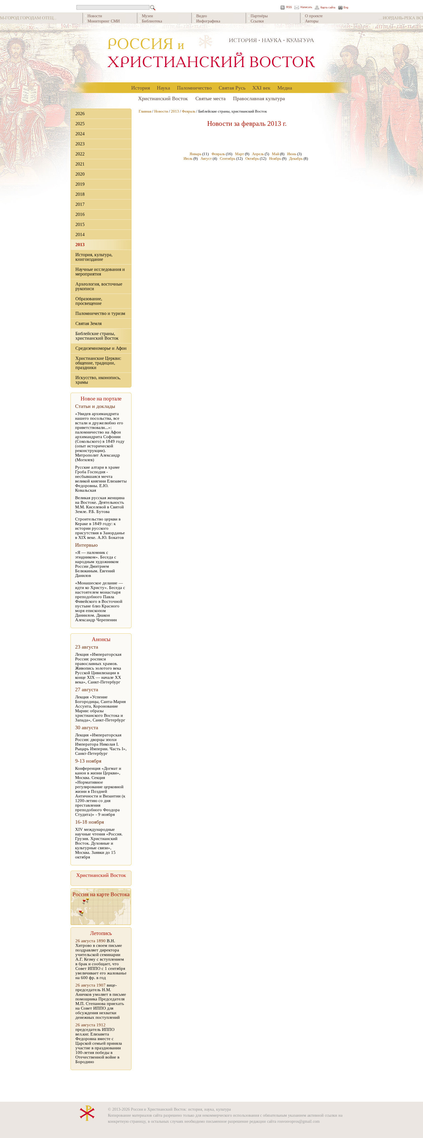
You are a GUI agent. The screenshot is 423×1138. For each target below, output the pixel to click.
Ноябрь (275, 158)
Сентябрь (227, 158)
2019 (80, 184)
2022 (80, 153)
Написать (306, 7)
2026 (80, 113)
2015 (80, 224)
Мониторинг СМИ (103, 21)
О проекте (314, 15)
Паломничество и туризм (100, 313)
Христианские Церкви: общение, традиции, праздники (98, 363)
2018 (80, 194)
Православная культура (259, 98)
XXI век (261, 87)
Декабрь (296, 158)
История (140, 87)
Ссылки (257, 21)
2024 (80, 133)
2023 (80, 143)
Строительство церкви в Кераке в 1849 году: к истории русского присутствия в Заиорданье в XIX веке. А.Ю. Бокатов (100, 528)
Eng (346, 7)
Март (239, 154)
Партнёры (259, 15)
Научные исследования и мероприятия (100, 271)
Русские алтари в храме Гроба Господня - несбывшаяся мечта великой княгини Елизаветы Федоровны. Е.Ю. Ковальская (101, 479)
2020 (80, 174)
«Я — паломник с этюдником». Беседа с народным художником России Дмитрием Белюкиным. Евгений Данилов (97, 564)
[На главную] (211, 53)
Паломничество (194, 87)
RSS (289, 7)
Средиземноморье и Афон (101, 348)
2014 (80, 234)
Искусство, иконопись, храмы (98, 380)
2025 (80, 123)
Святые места (210, 98)
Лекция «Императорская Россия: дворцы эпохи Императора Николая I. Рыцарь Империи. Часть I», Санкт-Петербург (101, 744)
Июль (188, 158)
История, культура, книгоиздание (94, 257)
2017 (80, 204)
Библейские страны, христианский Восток (97, 336)
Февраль (188, 111)
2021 (80, 164)
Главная (145, 111)
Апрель (258, 154)
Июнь (291, 154)
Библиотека (152, 21)
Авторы (311, 21)
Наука (163, 87)
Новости (94, 15)
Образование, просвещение (88, 301)
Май (275, 154)
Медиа (284, 87)
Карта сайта (328, 7)
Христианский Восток (163, 98)
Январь (195, 154)
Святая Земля (88, 323)
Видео (201, 15)
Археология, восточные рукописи (98, 286)
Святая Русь (232, 87)
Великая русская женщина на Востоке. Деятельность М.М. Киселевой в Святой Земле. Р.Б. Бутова (100, 504)
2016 (80, 214)
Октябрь (252, 158)
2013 (80, 244)
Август (206, 158)
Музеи (147, 15)
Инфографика (208, 21)
